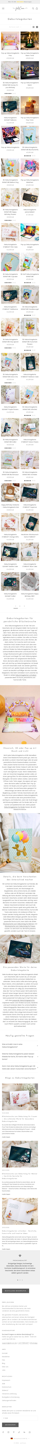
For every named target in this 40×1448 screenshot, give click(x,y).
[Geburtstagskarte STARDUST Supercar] (20, 949)
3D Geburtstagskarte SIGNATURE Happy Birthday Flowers (10, 212)
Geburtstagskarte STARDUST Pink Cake (10, 246)
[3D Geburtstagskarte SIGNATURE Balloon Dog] (20, 843)
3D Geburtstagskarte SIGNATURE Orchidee (29, 473)
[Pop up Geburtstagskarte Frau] (20, 714)
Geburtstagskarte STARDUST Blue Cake (29, 565)
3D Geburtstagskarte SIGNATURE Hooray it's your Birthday (10, 85)
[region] (20, 1265)
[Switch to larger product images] (33, 27)
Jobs (3, 1370)
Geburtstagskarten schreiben (25, 675)
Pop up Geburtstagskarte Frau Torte (30, 119)
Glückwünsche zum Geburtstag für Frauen (20, 926)
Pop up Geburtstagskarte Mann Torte (30, 54)
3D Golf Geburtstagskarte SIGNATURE (30, 275)
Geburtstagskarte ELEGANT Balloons (10, 119)
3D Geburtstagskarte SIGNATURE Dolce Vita (10, 375)
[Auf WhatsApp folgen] (30, 1432)
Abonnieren (10, 1425)
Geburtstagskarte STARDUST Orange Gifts (10, 536)
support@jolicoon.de (9, 1343)
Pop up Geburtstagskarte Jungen (30, 246)
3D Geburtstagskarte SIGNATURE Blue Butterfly (29, 148)
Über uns (5, 1367)
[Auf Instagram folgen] (8, 1432)
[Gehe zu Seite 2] (24, 606)
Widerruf (5, 1390)
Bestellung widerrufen (15, 1291)
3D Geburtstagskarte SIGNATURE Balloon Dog (10, 181)
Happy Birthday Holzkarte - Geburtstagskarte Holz (10, 506)
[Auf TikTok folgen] (19, 1432)
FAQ (3, 1360)
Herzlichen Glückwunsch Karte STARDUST (29, 536)
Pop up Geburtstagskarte (10, 147)
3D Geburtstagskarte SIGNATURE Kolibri (10, 441)
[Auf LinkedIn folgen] (24, 1432)
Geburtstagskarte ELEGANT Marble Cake (10, 565)
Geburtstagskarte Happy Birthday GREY (30, 595)
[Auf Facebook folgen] (3, 1432)
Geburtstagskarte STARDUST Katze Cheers (29, 441)
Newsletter (6, 1357)
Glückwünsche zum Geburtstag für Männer (18, 924)
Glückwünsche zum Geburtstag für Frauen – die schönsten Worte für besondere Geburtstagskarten (19, 1118)
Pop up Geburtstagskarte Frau (10, 54)
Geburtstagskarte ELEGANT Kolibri (10, 595)
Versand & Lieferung (9, 1394)
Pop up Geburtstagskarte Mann (30, 84)
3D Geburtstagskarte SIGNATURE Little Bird (29, 408)
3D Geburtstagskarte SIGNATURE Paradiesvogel (30, 308)
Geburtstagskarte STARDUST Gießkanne (10, 308)
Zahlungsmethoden (9, 1400)
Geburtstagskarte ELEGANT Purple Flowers (10, 408)
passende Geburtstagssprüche (23, 1000)
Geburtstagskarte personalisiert (29, 211)
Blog (3, 1363)
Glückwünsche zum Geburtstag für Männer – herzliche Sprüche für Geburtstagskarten (20, 1176)
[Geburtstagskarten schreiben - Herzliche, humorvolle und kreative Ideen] (20, 1211)
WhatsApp (33, 1343)
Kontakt (5, 1353)
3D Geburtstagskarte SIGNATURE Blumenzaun (10, 473)
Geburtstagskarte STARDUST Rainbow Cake (30, 375)
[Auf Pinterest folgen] (14, 1432)
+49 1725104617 (23, 1343)
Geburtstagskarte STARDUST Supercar (30, 506)
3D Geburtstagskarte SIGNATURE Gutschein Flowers (29, 341)
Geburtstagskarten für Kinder (14, 807)
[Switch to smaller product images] (37, 27)
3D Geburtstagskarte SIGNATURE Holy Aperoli (10, 340)
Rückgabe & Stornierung (10, 1397)
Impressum (6, 1380)
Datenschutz (6, 1387)
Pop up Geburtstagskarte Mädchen (30, 181)
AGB (3, 1384)
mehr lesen (6, 1137)
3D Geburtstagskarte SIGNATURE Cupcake (10, 275)
